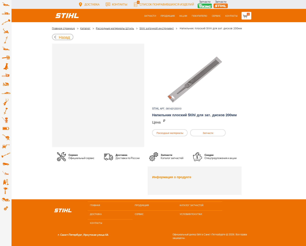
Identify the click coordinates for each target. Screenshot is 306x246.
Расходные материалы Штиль (115, 28)
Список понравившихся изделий (166, 3)
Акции (183, 16)
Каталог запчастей (191, 205)
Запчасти (204, 2)
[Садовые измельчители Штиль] (6, 66)
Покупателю (199, 16)
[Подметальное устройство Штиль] (6, 173)
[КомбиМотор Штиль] (6, 110)
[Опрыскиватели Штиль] (6, 119)
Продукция (168, 16)
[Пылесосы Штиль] (6, 181)
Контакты (119, 4)
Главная (95, 205)
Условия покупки (191, 214)
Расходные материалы (170, 133)
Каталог (85, 28)
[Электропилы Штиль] (6, 75)
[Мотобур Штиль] (6, 190)
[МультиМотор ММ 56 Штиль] (6, 102)
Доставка (92, 4)
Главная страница (63, 28)
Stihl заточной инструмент (157, 28)
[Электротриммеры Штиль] (6, 39)
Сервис (216, 16)
